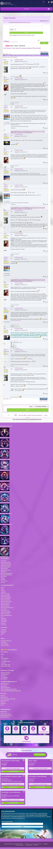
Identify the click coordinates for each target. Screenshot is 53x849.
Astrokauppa (4, 621)
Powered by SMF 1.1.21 (23, 415)
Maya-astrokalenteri (5, 687)
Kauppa (2, 705)
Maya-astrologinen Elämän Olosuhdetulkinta (11, 690)
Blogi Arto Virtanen (5, 604)
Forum (2, 616)
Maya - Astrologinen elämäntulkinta (9, 689)
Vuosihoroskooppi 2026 (6, 563)
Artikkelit (3, 577)
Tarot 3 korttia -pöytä (5, 666)
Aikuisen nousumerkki (6, 565)
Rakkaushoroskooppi (5, 570)
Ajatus (5, 308)
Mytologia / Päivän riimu (6, 640)
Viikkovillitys (3, 560)
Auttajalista (3, 579)
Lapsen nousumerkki (5, 566)
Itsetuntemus (4, 631)
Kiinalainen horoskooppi (6, 574)
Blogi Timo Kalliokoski (6, 596)
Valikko (26, 8)
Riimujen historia (4, 643)
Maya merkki (4, 576)
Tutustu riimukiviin (5, 645)
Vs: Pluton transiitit (18, 59)
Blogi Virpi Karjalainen (6, 598)
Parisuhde (3, 632)
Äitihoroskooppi (4, 568)
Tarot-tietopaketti (4, 658)
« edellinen (41, 51)
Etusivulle (3, 582)
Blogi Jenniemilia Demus (6, 615)
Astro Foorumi (9, 18)
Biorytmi (3, 587)
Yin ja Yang (3, 675)
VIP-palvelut (3, 624)
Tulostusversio (44, 53)
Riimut (2, 588)
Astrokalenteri (4, 620)
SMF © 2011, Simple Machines (35, 415)
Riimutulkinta (4, 642)
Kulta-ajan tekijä (4, 697)
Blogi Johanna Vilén (5, 595)
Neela (5, 59)
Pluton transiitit (37, 48)
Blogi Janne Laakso (5, 613)
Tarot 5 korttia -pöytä (5, 664)
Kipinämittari (3, 571)
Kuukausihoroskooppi (6, 562)
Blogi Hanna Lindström (6, 612)
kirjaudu (22, 22)
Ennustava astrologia (25, 48)
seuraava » (46, 51)
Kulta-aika (2, 695)
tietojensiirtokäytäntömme (18, 818)
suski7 (5, 77)
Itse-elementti (4, 678)
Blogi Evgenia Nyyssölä (6, 601)
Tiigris (5, 168)
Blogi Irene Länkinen (5, 602)
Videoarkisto (3, 703)
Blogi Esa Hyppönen (5, 599)
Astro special (15, 48)
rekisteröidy (27, 22)
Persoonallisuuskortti (5, 661)
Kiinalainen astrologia (5, 672)
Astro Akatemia (4, 651)
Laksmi (5, 349)
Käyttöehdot (46, 843)
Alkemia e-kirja (4, 581)
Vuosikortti (3, 663)
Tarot (2, 656)
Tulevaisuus (3, 629)
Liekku (5, 134)
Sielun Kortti (3, 659)
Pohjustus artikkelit (4, 700)
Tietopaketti (3, 618)
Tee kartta (3, 623)
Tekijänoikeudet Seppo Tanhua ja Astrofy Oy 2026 (13, 843)
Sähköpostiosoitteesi (7, 821)
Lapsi (2, 634)
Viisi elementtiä (4, 677)
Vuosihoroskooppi (5, 674)
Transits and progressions (16, 320)
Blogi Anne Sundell (5, 610)
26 (10, 398)
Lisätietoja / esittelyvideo (13, 768)
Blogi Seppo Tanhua (5, 593)
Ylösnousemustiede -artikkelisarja (8, 698)
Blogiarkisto (3, 701)
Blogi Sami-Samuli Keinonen (7, 607)
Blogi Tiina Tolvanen (5, 606)
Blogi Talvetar (4, 609)
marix (5, 328)
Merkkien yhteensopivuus (6, 573)
